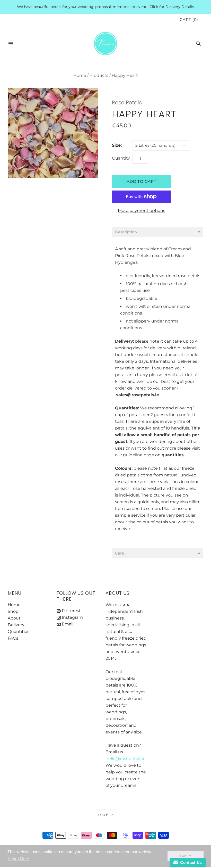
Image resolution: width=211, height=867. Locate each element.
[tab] (157, 232)
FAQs (13, 638)
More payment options (141, 210)
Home (79, 75)
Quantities (18, 631)
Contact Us (190, 862)
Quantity (121, 158)
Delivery (124, 341)
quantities (173, 454)
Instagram (72, 617)
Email (67, 624)
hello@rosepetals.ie (126, 758)
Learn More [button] (18, 859)
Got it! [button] (185, 856)
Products (99, 75)
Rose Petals (127, 102)
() (189, 19)
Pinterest (71, 610)
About (14, 618)
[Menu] (11, 43)
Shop (13, 611)
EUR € (103, 815)
